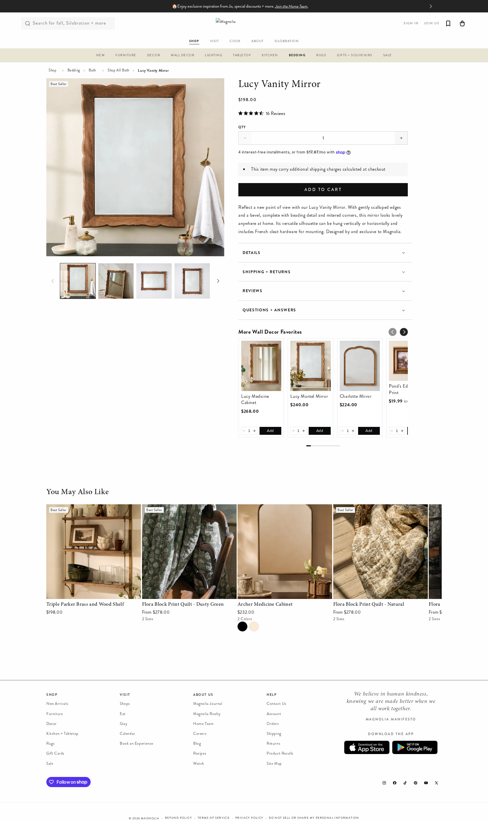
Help (271, 694)
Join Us (431, 23)
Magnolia (150, 818)
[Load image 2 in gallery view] (116, 281)
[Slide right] (218, 281)
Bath (92, 70)
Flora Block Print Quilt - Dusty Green (178, 508)
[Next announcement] (430, 6)
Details (252, 252)
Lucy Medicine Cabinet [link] (255, 399)
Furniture (54, 713)
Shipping (274, 733)
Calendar (127, 733)
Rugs (50, 743)
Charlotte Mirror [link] (356, 396)
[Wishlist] (448, 23)
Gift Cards (55, 753)
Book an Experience (136, 743)
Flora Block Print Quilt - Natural (364, 508)
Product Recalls (280, 753)
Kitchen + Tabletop (62, 733)
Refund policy (178, 818)
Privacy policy (249, 818)
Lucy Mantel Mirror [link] (309, 396)
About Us (203, 694)
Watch (198, 763)
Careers (199, 733)
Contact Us (276, 703)
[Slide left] (52, 281)
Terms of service (214, 818)
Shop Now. (266, 6)
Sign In (411, 23)
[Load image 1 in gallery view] (77, 281)
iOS (366, 747)
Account (274, 713)
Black (242, 626)
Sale (49, 763)
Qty (242, 127)
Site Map (274, 763)
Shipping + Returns (267, 272)
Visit (125, 694)
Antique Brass (254, 626)
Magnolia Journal (208, 703)
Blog (197, 743)
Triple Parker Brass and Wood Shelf (80, 508)
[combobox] (68, 23)
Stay (123, 723)
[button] (100, 56)
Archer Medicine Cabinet (262, 508)
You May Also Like (77, 492)
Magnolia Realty (207, 713)
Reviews (253, 290)
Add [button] (270, 430)
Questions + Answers (269, 310)
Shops (125, 703)
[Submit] (27, 23)
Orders (273, 723)
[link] (261, 366)
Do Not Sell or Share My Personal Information (314, 818)
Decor (51, 723)
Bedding (73, 70)
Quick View (93, 593)
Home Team (203, 723)
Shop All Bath (118, 70)
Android (414, 747)
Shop (52, 70)
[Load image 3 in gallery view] (154, 281)
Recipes (199, 753)
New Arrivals (57, 703)
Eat (123, 713)
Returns (273, 743)
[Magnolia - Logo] (244, 23)
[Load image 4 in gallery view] (192, 281)
